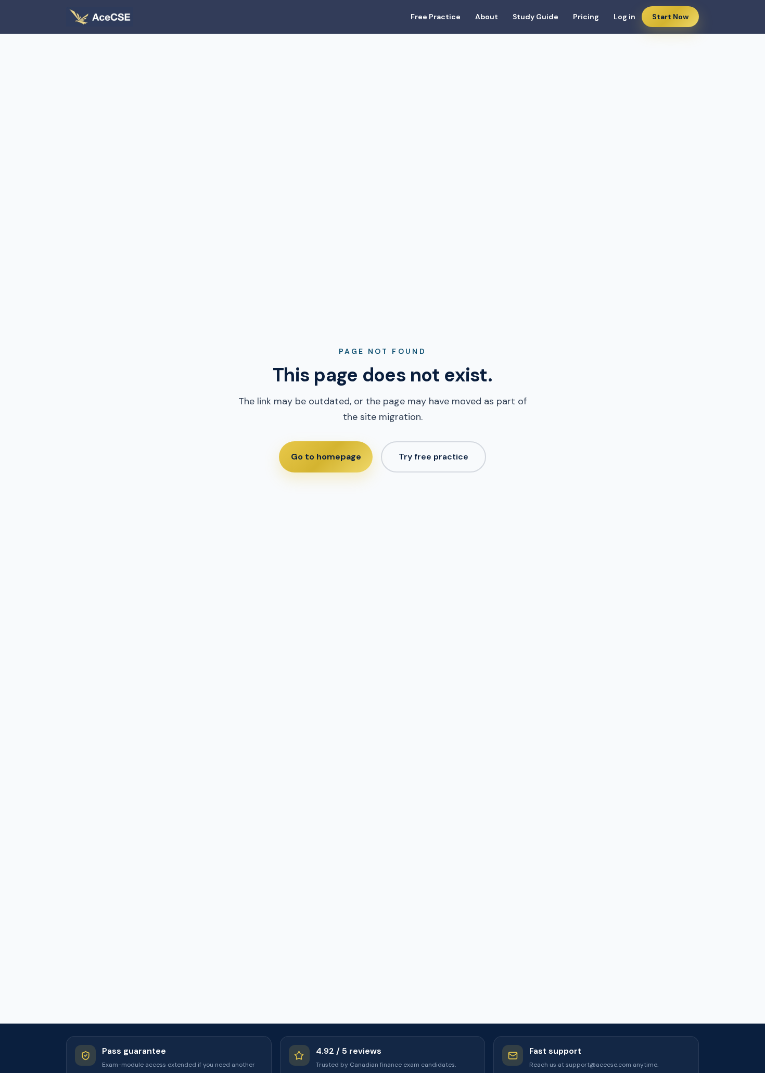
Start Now (670, 16)
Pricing (586, 16)
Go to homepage (326, 456)
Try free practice (433, 456)
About (486, 16)
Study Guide (535, 16)
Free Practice (436, 16)
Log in (624, 16)
